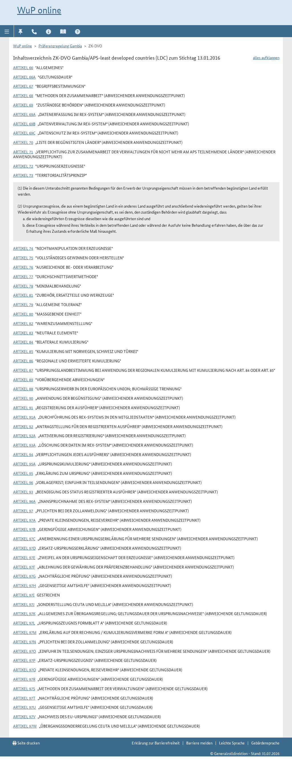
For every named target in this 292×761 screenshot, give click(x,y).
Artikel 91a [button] (24, 417)
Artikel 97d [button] (24, 548)
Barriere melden (199, 743)
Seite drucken (28, 743)
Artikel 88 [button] (23, 388)
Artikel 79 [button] (23, 304)
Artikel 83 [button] (23, 333)
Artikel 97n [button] (24, 641)
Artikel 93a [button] (24, 445)
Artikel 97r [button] (24, 679)
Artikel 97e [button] (24, 557)
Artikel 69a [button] (24, 114)
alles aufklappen (266, 57)
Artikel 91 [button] (23, 407)
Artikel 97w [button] (25, 726)
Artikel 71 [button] (23, 151)
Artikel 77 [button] (23, 276)
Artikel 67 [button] (23, 86)
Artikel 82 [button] (23, 323)
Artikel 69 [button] (23, 105)
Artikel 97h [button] (24, 585)
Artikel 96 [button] (23, 482)
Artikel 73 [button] (23, 175)
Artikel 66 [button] (23, 67)
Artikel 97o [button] (24, 651)
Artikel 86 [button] (23, 361)
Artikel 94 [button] (23, 454)
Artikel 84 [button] (23, 342)
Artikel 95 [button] (23, 473)
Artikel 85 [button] (23, 351)
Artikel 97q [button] (24, 669)
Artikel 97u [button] (24, 707)
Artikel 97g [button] (24, 576)
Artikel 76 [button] (23, 267)
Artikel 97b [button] (24, 529)
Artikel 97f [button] (24, 567)
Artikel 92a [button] (24, 435)
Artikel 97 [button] (23, 510)
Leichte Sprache (232, 743)
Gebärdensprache (265, 743)
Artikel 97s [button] (24, 688)
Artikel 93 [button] (23, 492)
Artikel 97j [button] (24, 604)
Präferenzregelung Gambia (60, 46)
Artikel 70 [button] (23, 142)
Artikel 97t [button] (24, 698)
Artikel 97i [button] (24, 595)
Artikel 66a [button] (24, 77)
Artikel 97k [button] (24, 613)
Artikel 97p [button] (24, 660)
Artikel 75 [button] (23, 257)
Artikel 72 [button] (23, 166)
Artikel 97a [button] (24, 520)
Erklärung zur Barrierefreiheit (156, 743)
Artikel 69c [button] (24, 133)
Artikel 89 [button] (23, 379)
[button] (7, 31)
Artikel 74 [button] (23, 248)
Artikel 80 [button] (23, 314)
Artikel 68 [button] (23, 95)
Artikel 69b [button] (24, 124)
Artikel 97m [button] (24, 632)
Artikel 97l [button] (24, 623)
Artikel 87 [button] (23, 370)
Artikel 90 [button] (23, 398)
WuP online (39, 10)
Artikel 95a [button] (24, 464)
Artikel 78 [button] (23, 286)
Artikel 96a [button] (24, 501)
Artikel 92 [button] (23, 426)
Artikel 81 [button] (23, 295)
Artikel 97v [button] (24, 716)
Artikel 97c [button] (24, 538)
